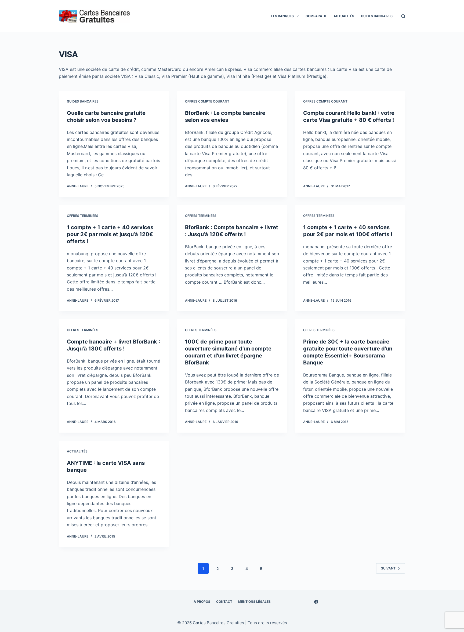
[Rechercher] (403, 16)
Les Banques (282, 16)
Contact (224, 602)
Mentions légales (254, 602)
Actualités (344, 16)
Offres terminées (82, 216)
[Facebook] (316, 602)
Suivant (388, 568)
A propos (202, 602)
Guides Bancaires (377, 16)
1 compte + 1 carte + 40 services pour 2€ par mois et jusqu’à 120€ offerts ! (110, 234)
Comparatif (316, 16)
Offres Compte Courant (207, 101)
